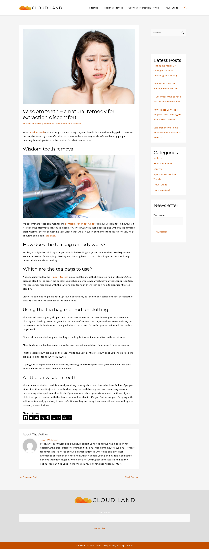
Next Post (131, 477)
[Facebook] (25, 417)
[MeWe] (53, 417)
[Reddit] (36, 417)
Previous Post (28, 477)
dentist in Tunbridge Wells (80, 223)
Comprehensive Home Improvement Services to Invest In (167, 132)
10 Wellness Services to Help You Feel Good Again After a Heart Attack (167, 114)
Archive (158, 158)
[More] (69, 417)
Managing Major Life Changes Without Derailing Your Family (165, 70)
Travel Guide (160, 184)
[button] (185, 7)
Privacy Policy (116, 545)
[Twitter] (31, 417)
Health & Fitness (71, 123)
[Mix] (58, 417)
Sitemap (128, 545)
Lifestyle (158, 168)
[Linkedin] (42, 417)
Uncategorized (162, 190)
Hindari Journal (60, 276)
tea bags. (51, 235)
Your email (159, 214)
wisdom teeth (37, 132)
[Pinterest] (47, 417)
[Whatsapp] (64, 417)
